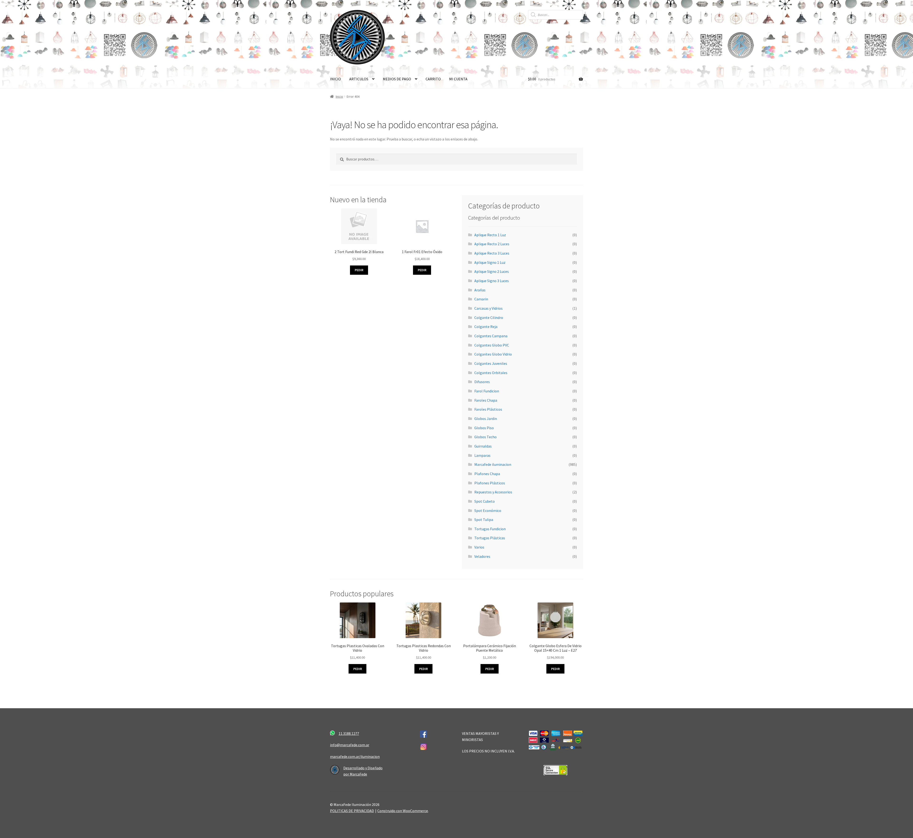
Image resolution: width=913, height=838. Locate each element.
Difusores (482, 381)
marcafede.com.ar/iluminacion (355, 756)
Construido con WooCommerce (402, 810)
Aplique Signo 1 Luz (489, 262)
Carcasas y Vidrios (488, 308)
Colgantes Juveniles (490, 363)
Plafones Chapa (487, 473)
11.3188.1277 (349, 733)
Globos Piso (484, 427)
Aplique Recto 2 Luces (491, 243)
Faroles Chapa (485, 400)
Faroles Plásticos (488, 409)
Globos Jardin (485, 418)
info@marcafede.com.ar (349, 744)
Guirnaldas (483, 446)
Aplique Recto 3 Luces (491, 253)
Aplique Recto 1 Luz (490, 234)
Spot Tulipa (483, 519)
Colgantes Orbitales (490, 372)
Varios (479, 547)
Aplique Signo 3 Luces (491, 280)
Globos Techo (485, 436)
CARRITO (433, 79)
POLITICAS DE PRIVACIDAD (352, 810)
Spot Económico (487, 510)
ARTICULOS (358, 79)
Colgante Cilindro (488, 317)
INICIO (335, 79)
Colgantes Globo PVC (491, 345)
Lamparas (482, 455)
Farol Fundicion (486, 391)
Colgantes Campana (490, 335)
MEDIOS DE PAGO (397, 79)
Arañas (480, 290)
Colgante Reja (485, 326)
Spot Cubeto (484, 501)
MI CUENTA (458, 79)
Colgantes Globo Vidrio (493, 354)
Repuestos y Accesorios (493, 492)
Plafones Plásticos (489, 483)
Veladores (482, 556)
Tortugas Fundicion (490, 528)
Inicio (339, 96)
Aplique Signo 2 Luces (491, 271)
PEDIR (357, 669)
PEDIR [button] (359, 270)
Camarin (481, 299)
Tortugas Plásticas (489, 537)
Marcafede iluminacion (492, 464)
